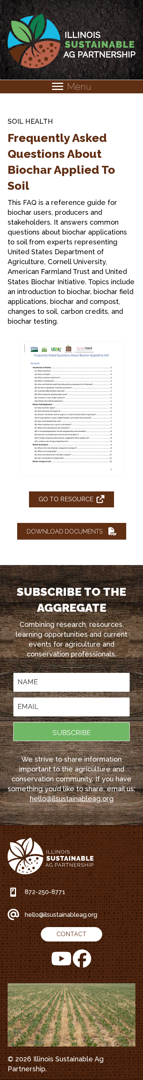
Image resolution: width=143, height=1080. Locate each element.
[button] (71, 531)
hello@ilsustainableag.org (72, 799)
